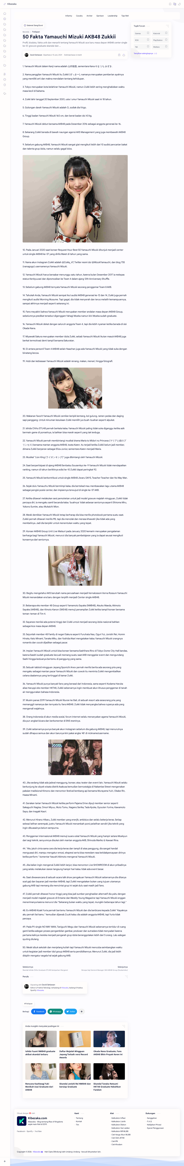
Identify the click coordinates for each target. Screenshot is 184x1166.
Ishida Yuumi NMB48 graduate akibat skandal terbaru (40, 1053)
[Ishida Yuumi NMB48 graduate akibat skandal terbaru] (41, 1039)
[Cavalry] (79, 15)
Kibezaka (11, 4)
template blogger (123, 1152)
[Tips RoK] (125, 15)
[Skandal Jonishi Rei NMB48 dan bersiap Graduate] (75, 1071)
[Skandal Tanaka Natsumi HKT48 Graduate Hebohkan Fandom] (109, 1071)
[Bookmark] (170, 4)
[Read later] (119, 55)
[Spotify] (30, 1131)
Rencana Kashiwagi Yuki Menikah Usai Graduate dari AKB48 (39, 1086)
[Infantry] (68, 15)
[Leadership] (112, 15)
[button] (175, 4)
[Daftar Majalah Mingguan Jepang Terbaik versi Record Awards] (75, 1039)
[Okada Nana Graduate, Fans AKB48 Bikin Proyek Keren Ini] (109, 1039)
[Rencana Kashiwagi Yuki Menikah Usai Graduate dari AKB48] (41, 1071)
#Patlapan (28, 1003)
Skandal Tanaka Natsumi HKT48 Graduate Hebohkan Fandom (107, 1086)
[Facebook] (21, 1131)
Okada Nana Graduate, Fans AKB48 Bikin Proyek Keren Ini (107, 1053)
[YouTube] (38, 1131)
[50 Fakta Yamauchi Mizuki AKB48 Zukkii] (75, 198)
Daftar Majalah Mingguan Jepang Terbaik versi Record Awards (73, 1054)
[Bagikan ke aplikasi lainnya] (81, 1011)
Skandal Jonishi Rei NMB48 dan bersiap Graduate (75, 1085)
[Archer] (89, 15)
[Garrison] (100, 15)
